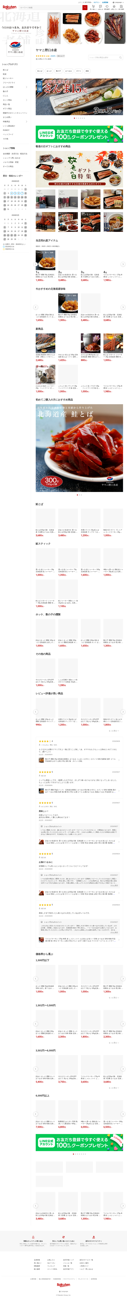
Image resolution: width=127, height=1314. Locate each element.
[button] (118, 2)
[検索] (84, 7)
